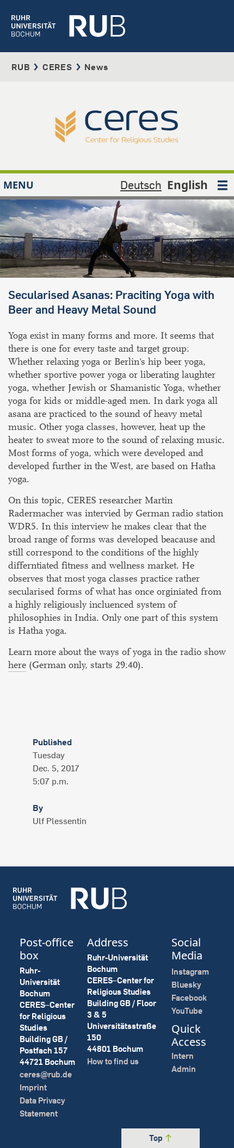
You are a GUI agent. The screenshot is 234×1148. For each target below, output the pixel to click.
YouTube (186, 1011)
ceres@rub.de (46, 1074)
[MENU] (222, 184)
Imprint (33, 1087)
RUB (20, 66)
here (17, 665)
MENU (18, 184)
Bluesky (186, 984)
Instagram (190, 971)
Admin (183, 1069)
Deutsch (141, 185)
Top (156, 1138)
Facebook (189, 998)
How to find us (113, 1061)
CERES (57, 66)
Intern (182, 1056)
